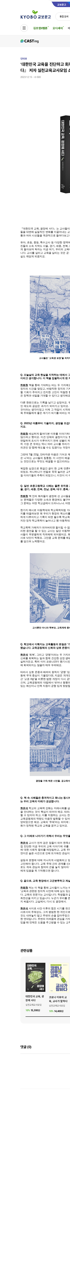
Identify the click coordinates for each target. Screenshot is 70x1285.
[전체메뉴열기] (24, 28)
